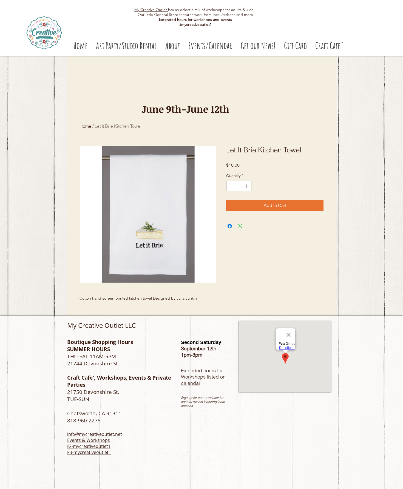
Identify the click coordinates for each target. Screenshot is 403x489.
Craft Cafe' (80, 377)
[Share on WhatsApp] (240, 226)
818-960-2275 (84, 420)
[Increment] (247, 186)
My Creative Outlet (151, 9)
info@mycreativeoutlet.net (94, 434)
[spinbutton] (239, 186)
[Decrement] (230, 186)
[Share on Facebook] (229, 226)
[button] (126, 45)
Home (85, 126)
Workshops (111, 377)
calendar (190, 383)
